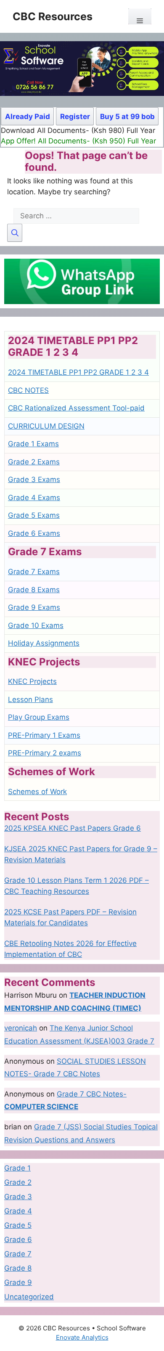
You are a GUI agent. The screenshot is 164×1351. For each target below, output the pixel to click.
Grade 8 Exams (34, 589)
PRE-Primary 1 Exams (44, 735)
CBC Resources (53, 16)
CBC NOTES (28, 390)
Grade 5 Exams (34, 515)
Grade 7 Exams (34, 571)
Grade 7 (18, 1254)
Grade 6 (18, 1239)
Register (75, 116)
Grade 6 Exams (34, 533)
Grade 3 (18, 1196)
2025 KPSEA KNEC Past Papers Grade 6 (72, 828)
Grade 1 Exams (33, 444)
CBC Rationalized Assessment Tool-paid (76, 408)
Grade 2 (18, 1182)
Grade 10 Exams (35, 625)
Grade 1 (17, 1168)
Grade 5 (18, 1225)
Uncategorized (29, 1297)
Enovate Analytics (82, 1337)
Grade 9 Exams (34, 607)
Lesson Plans (30, 699)
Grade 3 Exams (34, 479)
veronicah (20, 1028)
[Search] (14, 233)
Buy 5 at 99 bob (127, 116)
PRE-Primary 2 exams (44, 753)
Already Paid (27, 116)
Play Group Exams (38, 717)
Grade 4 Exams (34, 497)
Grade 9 (18, 1282)
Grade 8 (18, 1268)
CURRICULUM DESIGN (46, 426)
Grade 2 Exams (34, 462)
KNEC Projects (32, 681)
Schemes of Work (37, 791)
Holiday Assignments (43, 643)
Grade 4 (18, 1211)
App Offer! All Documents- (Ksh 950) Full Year (78, 141)
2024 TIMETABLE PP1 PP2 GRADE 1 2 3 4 (78, 372)
